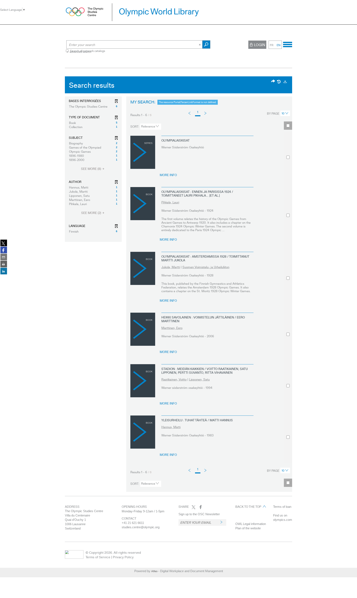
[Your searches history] (279, 81)
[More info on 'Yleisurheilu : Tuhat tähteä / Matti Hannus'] (142, 432)
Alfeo (154, 571)
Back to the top (248, 506)
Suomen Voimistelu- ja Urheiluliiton (205, 267)
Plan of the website (248, 528)
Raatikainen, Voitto (174, 379)
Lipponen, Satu (199, 379)
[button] (93, 106)
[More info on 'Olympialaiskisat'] (142, 152)
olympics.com (282, 519)
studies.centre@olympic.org (140, 527)
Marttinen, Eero (171, 327)
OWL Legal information (250, 524)
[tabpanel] (178, 285)
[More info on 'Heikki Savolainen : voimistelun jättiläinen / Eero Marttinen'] (142, 329)
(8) (91, 169)
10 (283, 113)
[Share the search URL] (273, 81)
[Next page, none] (205, 112)
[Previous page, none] (190, 113)
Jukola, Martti (170, 267)
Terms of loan (282, 506)
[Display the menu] (287, 44)
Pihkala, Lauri (170, 202)
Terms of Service (98, 557)
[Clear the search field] (200, 44)
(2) (91, 213)
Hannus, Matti (171, 427)
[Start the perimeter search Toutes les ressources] (206, 44)
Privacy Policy (123, 557)
